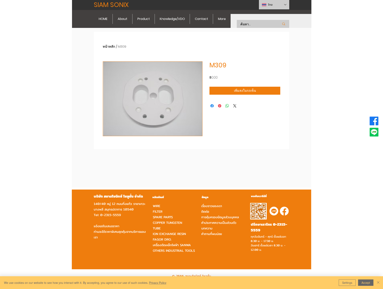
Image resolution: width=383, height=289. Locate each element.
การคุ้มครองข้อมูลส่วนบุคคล (220, 217)
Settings (347, 283)
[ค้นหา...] (283, 24)
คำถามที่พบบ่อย (211, 233)
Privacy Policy (157, 283)
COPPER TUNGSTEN (167, 222)
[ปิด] (378, 282)
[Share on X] (234, 105)
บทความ (206, 228)
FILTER (157, 211)
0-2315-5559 (110, 214)
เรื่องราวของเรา (211, 205)
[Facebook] (374, 121)
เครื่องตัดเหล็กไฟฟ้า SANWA (172, 245)
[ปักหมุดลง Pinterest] (219, 105)
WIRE (156, 205)
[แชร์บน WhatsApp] (227, 105)
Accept (365, 283)
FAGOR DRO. (162, 239)
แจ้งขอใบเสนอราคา (106, 226)
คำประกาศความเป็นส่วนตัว (218, 222)
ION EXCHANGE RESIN (169, 233)
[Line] (374, 132)
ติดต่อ (205, 211)
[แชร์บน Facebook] (212, 105)
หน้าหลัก (109, 46)
